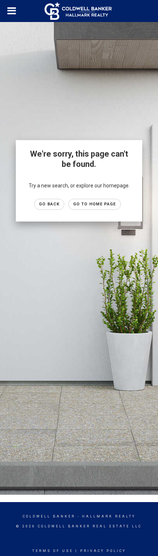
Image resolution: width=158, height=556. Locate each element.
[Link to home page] (79, 11)
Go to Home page (94, 204)
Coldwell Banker (49, 516)
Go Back (49, 204)
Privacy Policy (103, 551)
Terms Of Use (52, 551)
